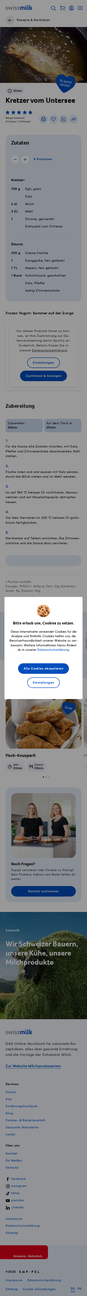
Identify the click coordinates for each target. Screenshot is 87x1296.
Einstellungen (43, 683)
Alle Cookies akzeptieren (43, 668)
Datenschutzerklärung (53, 649)
